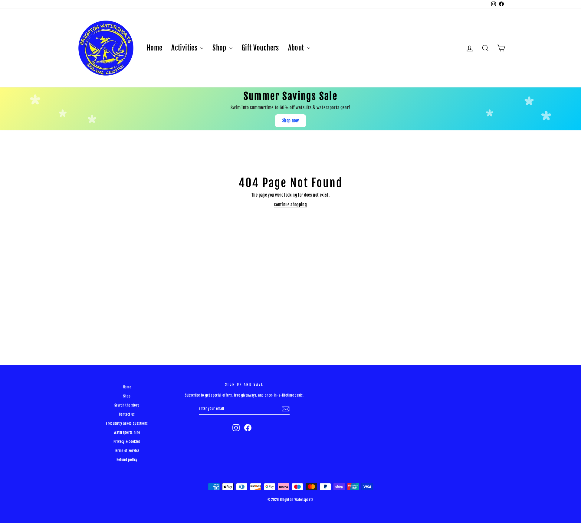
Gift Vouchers (260, 48)
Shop (220, 48)
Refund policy (127, 459)
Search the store (127, 405)
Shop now (290, 120)
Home (154, 48)
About (297, 48)
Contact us (127, 414)
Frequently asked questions (127, 423)
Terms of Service (127, 450)
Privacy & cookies (126, 441)
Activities (185, 48)
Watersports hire (127, 432)
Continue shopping (290, 204)
